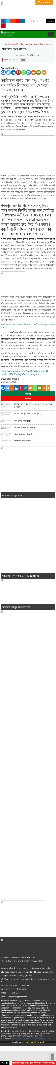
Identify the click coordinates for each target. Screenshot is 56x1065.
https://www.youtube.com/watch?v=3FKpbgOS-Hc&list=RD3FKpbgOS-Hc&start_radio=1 (25, 372)
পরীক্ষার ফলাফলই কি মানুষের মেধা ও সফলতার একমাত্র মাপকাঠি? (33, 405)
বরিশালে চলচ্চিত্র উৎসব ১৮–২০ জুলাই (27, 413)
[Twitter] (8, 72)
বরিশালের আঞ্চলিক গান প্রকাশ (24, 427)
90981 (23, 60)
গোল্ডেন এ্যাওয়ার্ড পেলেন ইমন (24, 434)
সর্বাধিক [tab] (28, 399)
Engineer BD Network (34, 1041)
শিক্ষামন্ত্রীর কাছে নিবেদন (22, 440)
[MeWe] (25, 388)
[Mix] (30, 388)
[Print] (33, 72)
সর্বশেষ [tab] (28, 394)
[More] (44, 72)
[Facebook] (3, 72)
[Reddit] (12, 388)
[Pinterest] (18, 72)
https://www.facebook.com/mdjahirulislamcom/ (31, 1038)
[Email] (38, 72)
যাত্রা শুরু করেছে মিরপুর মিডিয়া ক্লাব (27, 55)
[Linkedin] (13, 72)
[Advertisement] (28, 539)
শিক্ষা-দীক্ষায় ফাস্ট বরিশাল (22, 420)
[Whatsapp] (23, 72)
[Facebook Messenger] (28, 72)
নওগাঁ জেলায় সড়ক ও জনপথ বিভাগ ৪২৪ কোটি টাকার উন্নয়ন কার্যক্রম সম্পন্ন (28, 326)
